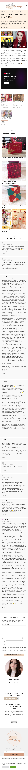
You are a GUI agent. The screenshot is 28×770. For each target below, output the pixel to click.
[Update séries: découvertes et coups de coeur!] (6, 97)
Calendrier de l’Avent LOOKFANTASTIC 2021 (9, 182)
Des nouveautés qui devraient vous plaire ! (18, 103)
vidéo (16, 130)
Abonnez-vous (14, 722)
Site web (4, 644)
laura (5, 500)
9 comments (19, 11)
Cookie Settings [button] (5, 767)
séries (12, 130)
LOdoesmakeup (7, 27)
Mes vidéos (19, 748)
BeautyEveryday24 (9, 243)
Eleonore (7, 259)
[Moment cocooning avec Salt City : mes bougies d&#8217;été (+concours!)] (6, 113)
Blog (6, 748)
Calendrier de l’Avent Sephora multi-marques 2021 (14, 158)
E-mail (3, 641)
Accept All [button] (13, 767)
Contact (14, 749)
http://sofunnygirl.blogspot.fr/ (10, 268)
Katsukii (6, 519)
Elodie (6, 381)
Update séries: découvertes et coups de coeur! (6, 103)
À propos (12, 748)
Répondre (4, 253)
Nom (3, 638)
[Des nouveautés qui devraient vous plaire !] (18, 97)
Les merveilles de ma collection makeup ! (12, 230)
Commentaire (5, 624)
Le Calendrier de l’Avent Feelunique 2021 (13, 206)
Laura (5, 276)
